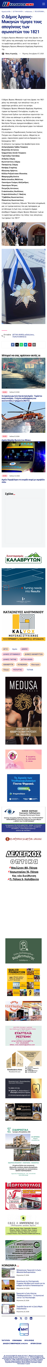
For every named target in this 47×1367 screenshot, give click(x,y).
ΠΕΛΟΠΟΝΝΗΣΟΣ (41, 11)
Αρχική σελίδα (6, 11)
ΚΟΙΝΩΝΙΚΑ (22, 665)
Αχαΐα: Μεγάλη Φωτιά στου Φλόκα (16, 440)
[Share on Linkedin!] (25, 344)
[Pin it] (30, 344)
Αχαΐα (5, 392)
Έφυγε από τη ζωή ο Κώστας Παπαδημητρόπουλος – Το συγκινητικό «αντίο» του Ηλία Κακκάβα (30, 1295)
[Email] (34, 344)
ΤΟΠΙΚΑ (30, 670)
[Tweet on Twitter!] (17, 344)
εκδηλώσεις (28, 11)
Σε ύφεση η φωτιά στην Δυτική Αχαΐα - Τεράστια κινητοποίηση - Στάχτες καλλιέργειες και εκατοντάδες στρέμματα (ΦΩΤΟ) (22, 398)
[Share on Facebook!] (13, 344)
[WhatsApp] (21, 344)
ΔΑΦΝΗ (25, 649)
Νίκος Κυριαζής (11, 54)
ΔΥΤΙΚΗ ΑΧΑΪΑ (18, 11)
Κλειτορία (35, 665)
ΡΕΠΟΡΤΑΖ (17, 670)
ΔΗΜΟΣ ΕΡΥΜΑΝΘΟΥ (11, 654)
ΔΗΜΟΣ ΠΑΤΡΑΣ (10, 659)
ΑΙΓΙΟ (5, 649)
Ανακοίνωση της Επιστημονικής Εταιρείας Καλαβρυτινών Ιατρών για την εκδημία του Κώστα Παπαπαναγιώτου (31, 1283)
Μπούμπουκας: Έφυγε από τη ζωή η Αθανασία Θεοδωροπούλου (29, 1271)
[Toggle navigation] (43, 4)
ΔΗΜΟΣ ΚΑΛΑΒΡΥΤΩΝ (34, 654)
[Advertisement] (23, 909)
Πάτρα (6, 670)
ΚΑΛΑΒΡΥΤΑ (8, 665)
